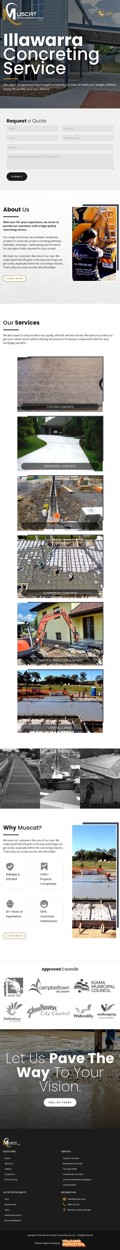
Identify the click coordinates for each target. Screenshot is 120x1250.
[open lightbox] (20, 778)
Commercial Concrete (73, 1174)
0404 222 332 (73, 1204)
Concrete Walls (70, 1168)
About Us (9, 1163)
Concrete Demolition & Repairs (77, 1179)
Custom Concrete (71, 1158)
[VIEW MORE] (100, 794)
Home (7, 1158)
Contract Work (69, 1184)
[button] (111, 13)
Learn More (14, 278)
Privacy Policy (11, 1179)
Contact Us (10, 1174)
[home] (26, 12)
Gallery (8, 1168)
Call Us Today (60, 1102)
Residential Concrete (72, 1163)
